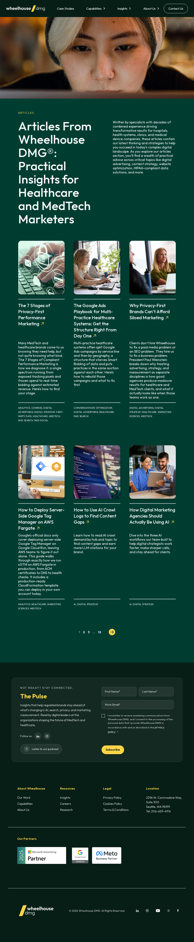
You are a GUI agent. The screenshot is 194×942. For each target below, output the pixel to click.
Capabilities (94, 8)
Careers (65, 804)
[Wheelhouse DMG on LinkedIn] (37, 736)
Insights (122, 8)
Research (66, 810)
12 (99, 632)
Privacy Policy (112, 797)
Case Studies (65, 8)
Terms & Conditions (116, 810)
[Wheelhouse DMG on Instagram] (47, 736)
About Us (149, 8)
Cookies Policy (112, 804)
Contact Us (175, 8)
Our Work (24, 797)
